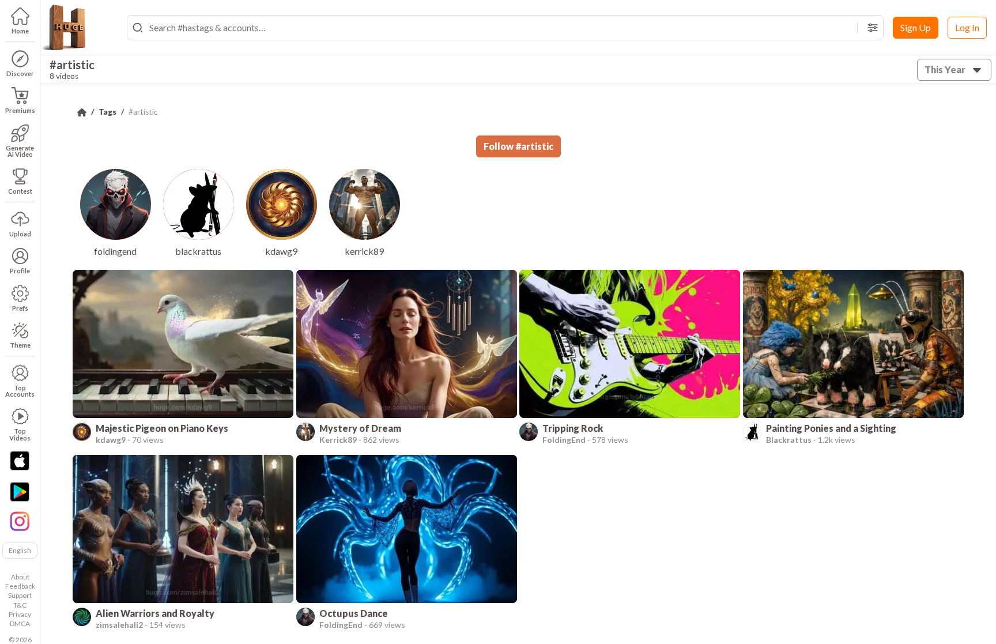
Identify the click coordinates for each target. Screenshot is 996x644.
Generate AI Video (20, 151)
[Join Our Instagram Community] (19, 520)
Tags (107, 111)
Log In (967, 27)
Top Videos (20, 434)
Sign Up (915, 27)
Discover (20, 73)
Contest (20, 191)
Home (20, 31)
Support (20, 595)
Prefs (20, 308)
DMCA (20, 623)
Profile (20, 270)
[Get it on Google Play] (19, 492)
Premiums (20, 110)
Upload (20, 234)
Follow (518, 146)
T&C (20, 605)
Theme (20, 345)
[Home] (81, 112)
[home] (63, 28)
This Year (945, 69)
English (20, 550)
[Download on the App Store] (19, 460)
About (20, 577)
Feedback (20, 586)
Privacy (20, 614)
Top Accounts (20, 391)
